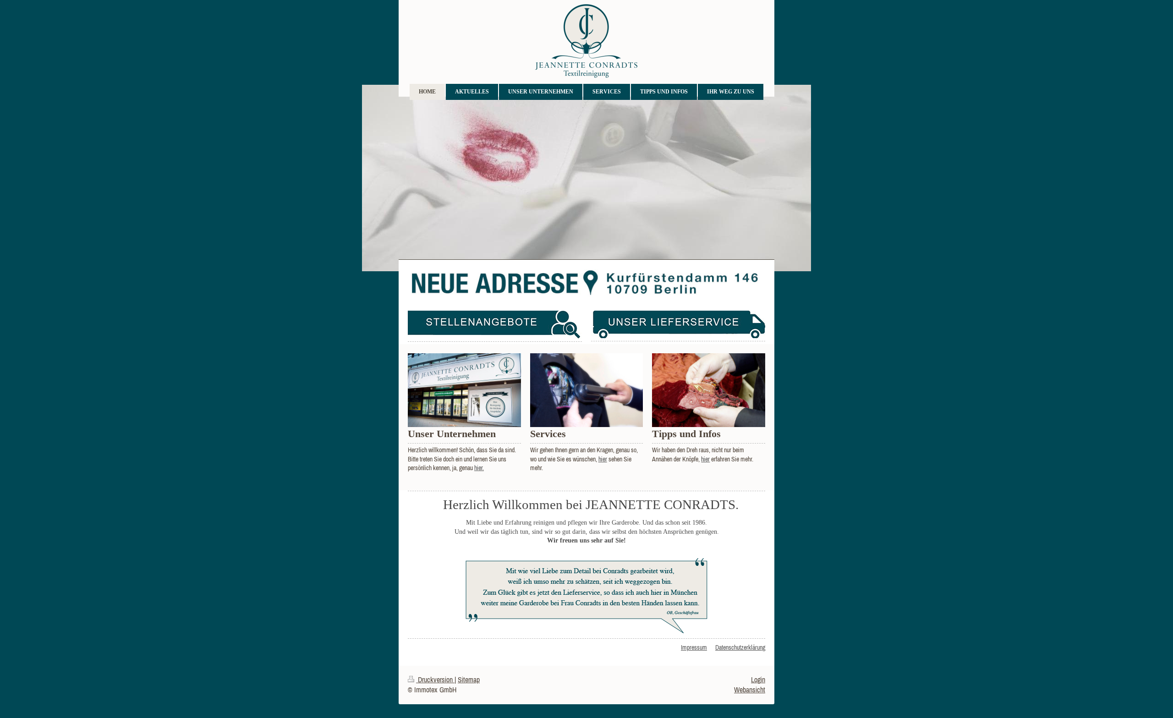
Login (758, 679)
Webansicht (749, 689)
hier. (479, 467)
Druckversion (435, 679)
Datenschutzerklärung (740, 647)
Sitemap (469, 679)
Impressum (694, 647)
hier (602, 459)
